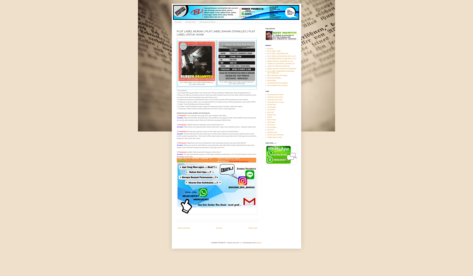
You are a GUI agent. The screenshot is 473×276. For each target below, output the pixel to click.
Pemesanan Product (207, 22)
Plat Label (270, 130)
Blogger (259, 243)
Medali (269, 117)
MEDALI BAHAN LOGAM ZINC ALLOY (280, 61)
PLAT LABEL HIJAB (273, 51)
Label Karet (271, 110)
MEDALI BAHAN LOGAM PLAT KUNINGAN (281, 69)
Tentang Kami (190, 22)
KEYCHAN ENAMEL (274, 78)
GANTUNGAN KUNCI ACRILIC (277, 85)
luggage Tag (271, 115)
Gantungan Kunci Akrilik (275, 94)
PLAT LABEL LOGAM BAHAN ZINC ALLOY (281, 56)
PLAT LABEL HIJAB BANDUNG (277, 53)
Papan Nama (271, 120)
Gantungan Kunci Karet (275, 97)
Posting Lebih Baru (183, 228)
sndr (241, 243)
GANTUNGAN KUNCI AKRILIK (277, 83)
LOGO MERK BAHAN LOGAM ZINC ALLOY (281, 59)
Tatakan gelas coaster (274, 137)
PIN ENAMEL (271, 80)
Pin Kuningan (271, 127)
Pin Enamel (271, 125)
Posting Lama (252, 228)
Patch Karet (271, 122)
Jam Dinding (271, 107)
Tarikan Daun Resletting (275, 135)
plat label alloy (272, 132)
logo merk (270, 112)
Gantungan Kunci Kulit (274, 100)
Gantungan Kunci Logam (275, 102)
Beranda (178, 22)
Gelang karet (271, 104)
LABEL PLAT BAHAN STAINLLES (278, 66)
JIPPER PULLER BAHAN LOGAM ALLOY (281, 64)
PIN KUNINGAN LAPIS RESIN (277, 75)
